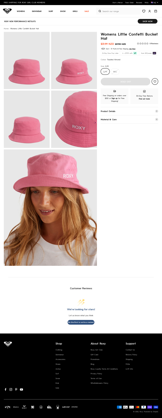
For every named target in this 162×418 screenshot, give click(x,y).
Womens (21, 11)
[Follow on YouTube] (21, 389)
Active (58, 369)
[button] (21, 11)
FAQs (128, 364)
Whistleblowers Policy (99, 383)
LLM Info (129, 369)
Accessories (60, 359)
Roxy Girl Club (97, 350)
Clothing (59, 350)
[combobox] (120, 11)
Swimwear (37, 11)
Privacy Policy (96, 373)
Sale (87, 11)
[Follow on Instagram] (11, 389)
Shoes (58, 364)
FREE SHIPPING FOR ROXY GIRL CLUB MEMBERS (24, 2)
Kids (57, 383)
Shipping (129, 359)
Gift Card (94, 354)
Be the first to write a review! (81, 322)
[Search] (98, 11)
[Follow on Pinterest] (16, 389)
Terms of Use (96, 378)
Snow (63, 11)
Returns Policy (131, 354)
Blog (92, 364)
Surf (51, 11)
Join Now (132, 49)
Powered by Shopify (151, 412)
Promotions (95, 359)
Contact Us (130, 350)
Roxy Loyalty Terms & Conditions (104, 369)
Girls (75, 11)
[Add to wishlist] (155, 81)
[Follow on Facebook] (5, 389)
